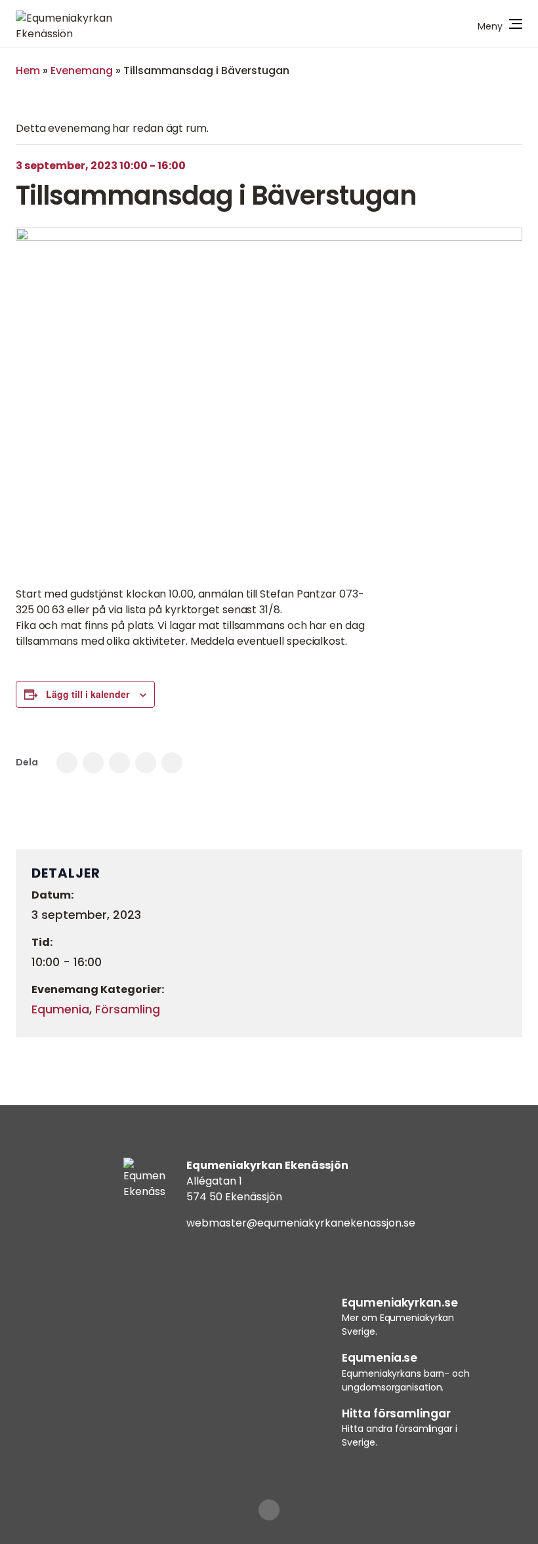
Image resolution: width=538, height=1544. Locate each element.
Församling (127, 1009)
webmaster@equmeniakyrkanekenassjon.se (300, 1222)
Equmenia (60, 1009)
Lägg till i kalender (87, 694)
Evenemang (82, 70)
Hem (28, 70)
